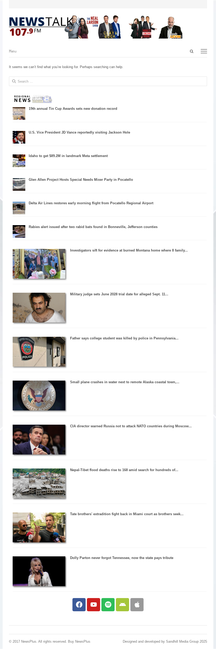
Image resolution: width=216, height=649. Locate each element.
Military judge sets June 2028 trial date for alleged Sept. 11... (119, 294)
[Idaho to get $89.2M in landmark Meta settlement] (19, 166)
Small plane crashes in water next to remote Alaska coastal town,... (124, 382)
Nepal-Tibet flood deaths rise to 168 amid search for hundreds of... (124, 470)
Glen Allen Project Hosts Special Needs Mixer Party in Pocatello (81, 180)
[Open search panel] (192, 51)
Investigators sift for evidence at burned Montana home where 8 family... (129, 250)
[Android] (122, 604)
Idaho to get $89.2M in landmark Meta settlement (68, 156)
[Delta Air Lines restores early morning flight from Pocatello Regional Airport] (19, 213)
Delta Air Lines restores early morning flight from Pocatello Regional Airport (91, 203)
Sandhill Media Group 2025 (186, 641)
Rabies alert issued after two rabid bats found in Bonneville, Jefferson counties (93, 227)
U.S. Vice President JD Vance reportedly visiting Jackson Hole (79, 132)
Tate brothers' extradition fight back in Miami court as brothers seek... (127, 514)
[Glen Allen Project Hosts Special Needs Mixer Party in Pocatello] (19, 190)
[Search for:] (168, 51)
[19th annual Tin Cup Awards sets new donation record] (19, 119)
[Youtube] (93, 604)
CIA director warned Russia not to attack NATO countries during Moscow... (131, 426)
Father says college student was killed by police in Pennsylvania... (124, 338)
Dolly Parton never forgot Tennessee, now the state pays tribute (121, 558)
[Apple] (137, 604)
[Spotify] (108, 604)
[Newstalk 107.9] (45, 27)
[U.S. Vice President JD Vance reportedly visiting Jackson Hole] (19, 142)
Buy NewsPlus (79, 641)
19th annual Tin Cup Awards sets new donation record (73, 109)
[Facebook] (79, 604)
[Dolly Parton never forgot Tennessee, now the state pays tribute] (39, 585)
